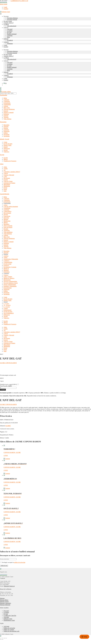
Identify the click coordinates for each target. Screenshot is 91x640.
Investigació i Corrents (10, 267)
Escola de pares (8, 143)
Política (6, 133)
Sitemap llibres (4, 600)
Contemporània (8, 262)
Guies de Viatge (8, 181)
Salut (5, 191)
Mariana (6, 219)
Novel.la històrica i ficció (11, 283)
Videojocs (6, 151)
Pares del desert (8, 227)
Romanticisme (8, 288)
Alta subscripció (11, 26)
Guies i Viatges (8, 276)
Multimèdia (7, 186)
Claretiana (6, 209)
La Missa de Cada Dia (10, 615)
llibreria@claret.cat (9, 586)
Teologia (6, 117)
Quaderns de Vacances (10, 161)
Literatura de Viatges (9, 183)
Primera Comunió (9, 112)
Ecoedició (10, 40)
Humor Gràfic (7, 145)
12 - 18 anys (7, 305)
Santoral (6, 115)
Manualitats (7, 184)
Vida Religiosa (8, 233)
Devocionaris (7, 213)
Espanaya (6, 265)
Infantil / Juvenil (4, 139)
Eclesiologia (7, 103)
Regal (5, 189)
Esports (6, 179)
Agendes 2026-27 (9, 23)
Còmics (6, 308)
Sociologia (7, 136)
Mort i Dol (7, 107)
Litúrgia (6, 106)
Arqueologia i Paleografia (11, 259)
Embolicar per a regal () (8, 384)
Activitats (9, 35)
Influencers (7, 148)
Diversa (6, 214)
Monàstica (6, 224)
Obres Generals (8, 225)
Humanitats (3, 122)
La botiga (9, 30)
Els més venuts (8, 21)
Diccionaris (7, 178)
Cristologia (7, 101)
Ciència (6, 173)
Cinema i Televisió (9, 175)
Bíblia (5, 98)
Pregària (6, 229)
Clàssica (6, 275)
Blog (8, 37)
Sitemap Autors (4, 601)
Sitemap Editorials (5, 604)
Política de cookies (9, 629)
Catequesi (6, 99)
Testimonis (7, 230)
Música (6, 159)
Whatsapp (10, 43)
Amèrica (6, 256)
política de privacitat (19, 562)
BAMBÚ (8, 426)
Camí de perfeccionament (11, 206)
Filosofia (6, 126)
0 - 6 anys (6, 303)
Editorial (6, 38)
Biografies (6, 125)
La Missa (6, 24)
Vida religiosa (7, 119)
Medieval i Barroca (9, 278)
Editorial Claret (8, 619)
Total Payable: (4, 386)
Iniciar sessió (3, 4)
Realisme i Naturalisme (10, 286)
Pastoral (6, 111)
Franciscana (7, 216)
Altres (1, 164)
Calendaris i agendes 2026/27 (12, 171)
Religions (6, 114)
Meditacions (7, 221)
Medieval (6, 268)
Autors (2, 194)
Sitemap (2, 598)
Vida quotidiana (8, 232)
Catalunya (6, 260)
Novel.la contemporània (10, 281)
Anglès (6, 168)
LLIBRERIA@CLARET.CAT (19, 1)
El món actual (7, 264)
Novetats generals (12, 19)
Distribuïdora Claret (9, 620)
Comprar (3, 389)
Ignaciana (6, 217)
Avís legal (6, 626)
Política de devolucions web (11, 631)
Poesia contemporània (10, 284)
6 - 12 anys (7, 307)
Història (6, 128)
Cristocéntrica (7, 211)
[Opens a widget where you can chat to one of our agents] (84, 637)
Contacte (6, 42)
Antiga (5, 257)
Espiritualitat (3, 95)
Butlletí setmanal (11, 34)
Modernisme (7, 280)
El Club (9, 32)
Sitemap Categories (5, 603)
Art (4, 170)
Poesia (5, 187)
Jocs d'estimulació (9, 313)
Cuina (5, 176)
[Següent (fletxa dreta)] (2, 639)
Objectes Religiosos (9, 109)
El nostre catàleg (6, 91)
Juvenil (6, 150)
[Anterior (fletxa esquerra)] (0, 639)
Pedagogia (6, 131)
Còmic (5, 142)
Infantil (6, 147)
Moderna (6, 270)
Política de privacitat (9, 628)
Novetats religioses (12, 18)
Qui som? (10, 29)
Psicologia (6, 134)
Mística (6, 222)
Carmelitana (7, 208)
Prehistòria (7, 272)
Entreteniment (7, 310)
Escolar (2, 154)
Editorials (6, 194)
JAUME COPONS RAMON (8, 363)
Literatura (6, 129)
